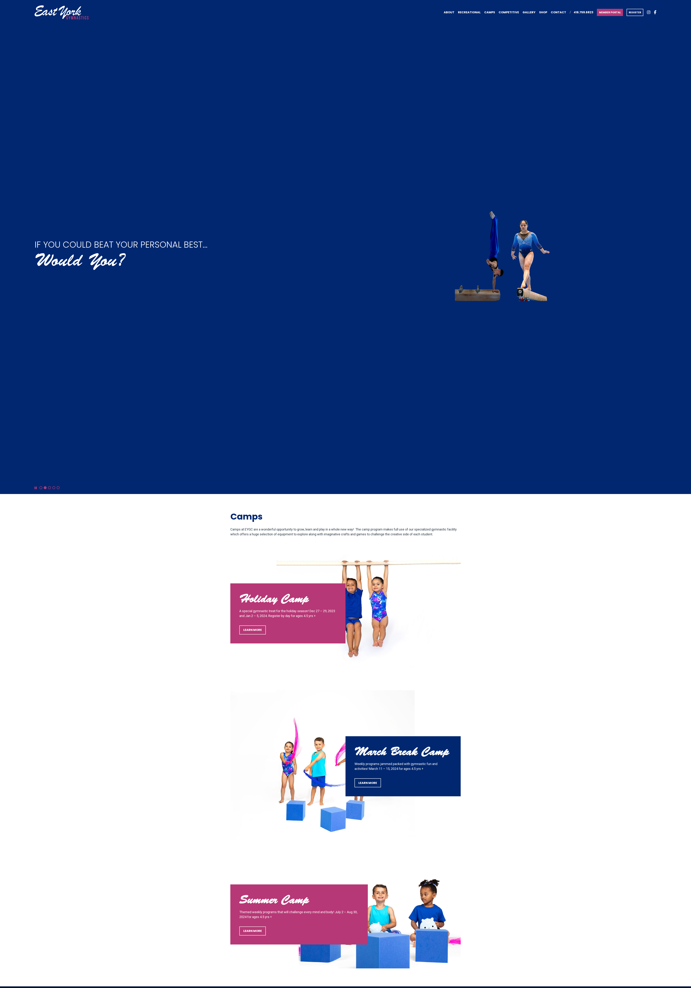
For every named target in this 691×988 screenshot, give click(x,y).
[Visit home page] (62, 12)
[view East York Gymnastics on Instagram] (648, 12)
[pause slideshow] (36, 488)
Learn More (252, 630)
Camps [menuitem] (489, 12)
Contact (558, 12)
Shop (543, 12)
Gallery (529, 12)
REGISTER (635, 12)
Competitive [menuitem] (509, 12)
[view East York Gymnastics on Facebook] (655, 12)
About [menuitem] (449, 12)
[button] (40, 487)
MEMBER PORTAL (610, 12)
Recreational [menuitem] (469, 12)
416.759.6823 (583, 12)
